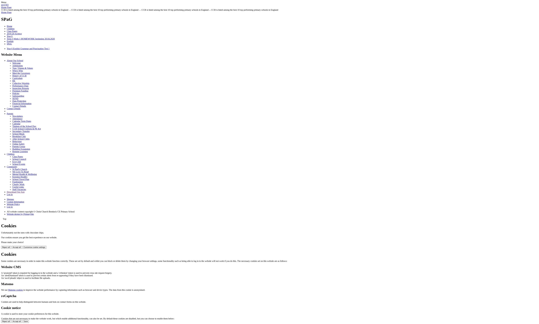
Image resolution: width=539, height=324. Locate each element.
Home (9, 26)
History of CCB (19, 76)
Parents (10, 113)
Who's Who (17, 70)
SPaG (9, 44)
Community (12, 167)
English (10, 41)
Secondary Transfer (21, 131)
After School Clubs (20, 139)
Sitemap (10, 199)
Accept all (17, 247)
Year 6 (9, 36)
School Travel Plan (20, 179)
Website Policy (13, 204)
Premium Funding (20, 91)
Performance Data (20, 86)
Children (10, 29)
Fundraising (17, 182)
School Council (19, 159)
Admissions (17, 65)
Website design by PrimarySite (20, 214)
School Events (18, 164)
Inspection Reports (20, 88)
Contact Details (19, 106)
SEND (15, 98)
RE (13, 81)
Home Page (6, 7)
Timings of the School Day (24, 126)
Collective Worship (20, 83)
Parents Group (18, 146)
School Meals (18, 134)
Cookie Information (15, 202)
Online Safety (18, 144)
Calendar (16, 124)
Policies (15, 93)
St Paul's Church (19, 169)
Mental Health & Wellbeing (24, 174)
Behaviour (17, 141)
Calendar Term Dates (21, 121)
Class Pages (12, 31)
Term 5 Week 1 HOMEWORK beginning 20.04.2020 (31, 39)
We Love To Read (20, 172)
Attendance (17, 118)
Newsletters (17, 116)
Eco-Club (16, 161)
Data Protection (19, 101)
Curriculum (17, 78)
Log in (10, 194)
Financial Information (21, 103)
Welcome (16, 63)
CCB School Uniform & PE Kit (26, 129)
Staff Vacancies (19, 189)
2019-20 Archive (14, 34)
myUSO (5, 5)
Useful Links (18, 187)
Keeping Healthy (20, 177)
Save (26, 321)
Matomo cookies (15, 290)
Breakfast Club (19, 136)
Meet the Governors (21, 73)
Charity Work (18, 184)
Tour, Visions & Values (22, 68)
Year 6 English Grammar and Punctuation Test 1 (28, 48)
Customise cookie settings (34, 247)
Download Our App (16, 192)
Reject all (6, 247)
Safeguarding (18, 96)
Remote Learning (20, 151)
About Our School (15, 60)
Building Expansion (21, 149)
